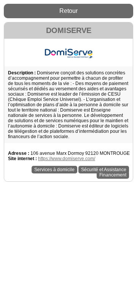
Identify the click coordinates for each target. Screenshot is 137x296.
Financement (112, 175)
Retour (68, 11)
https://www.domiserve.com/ (66, 158)
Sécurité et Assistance (103, 169)
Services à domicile (54, 169)
